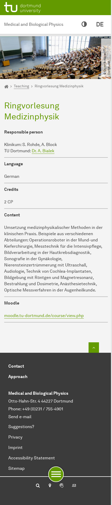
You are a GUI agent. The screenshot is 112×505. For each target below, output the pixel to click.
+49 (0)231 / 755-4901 (42, 408)
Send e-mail (19, 416)
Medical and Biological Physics (33, 24)
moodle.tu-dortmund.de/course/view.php (44, 315)
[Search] (38, 486)
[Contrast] (84, 24)
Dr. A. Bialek (43, 150)
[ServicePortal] (61, 486)
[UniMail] (74, 486)
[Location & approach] (49, 486)
